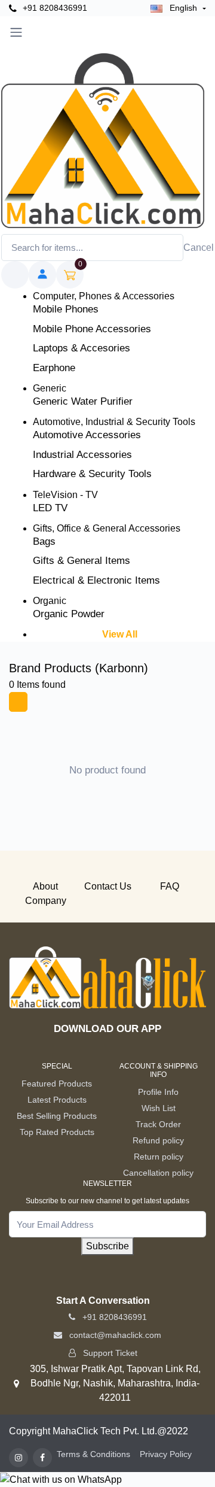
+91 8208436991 (53, 8)
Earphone (54, 368)
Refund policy (158, 1140)
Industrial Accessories (82, 454)
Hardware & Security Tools (92, 474)
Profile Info (158, 1092)
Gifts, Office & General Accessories (106, 528)
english (183, 8)
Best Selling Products (57, 1116)
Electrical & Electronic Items (96, 580)
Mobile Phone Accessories (92, 329)
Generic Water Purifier (83, 401)
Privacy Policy (166, 1454)
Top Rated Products (57, 1132)
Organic (49, 601)
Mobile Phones (66, 309)
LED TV (50, 508)
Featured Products (57, 1083)
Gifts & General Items (81, 560)
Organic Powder (69, 614)
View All (119, 634)
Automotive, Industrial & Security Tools (114, 422)
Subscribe (107, 1246)
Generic (49, 388)
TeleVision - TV (65, 495)
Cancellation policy (158, 1173)
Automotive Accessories (87, 435)
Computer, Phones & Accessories (103, 296)
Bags (44, 541)
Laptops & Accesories (81, 348)
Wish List (159, 1108)
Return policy (158, 1156)
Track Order (158, 1124)
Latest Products (57, 1099)
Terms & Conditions (93, 1454)
